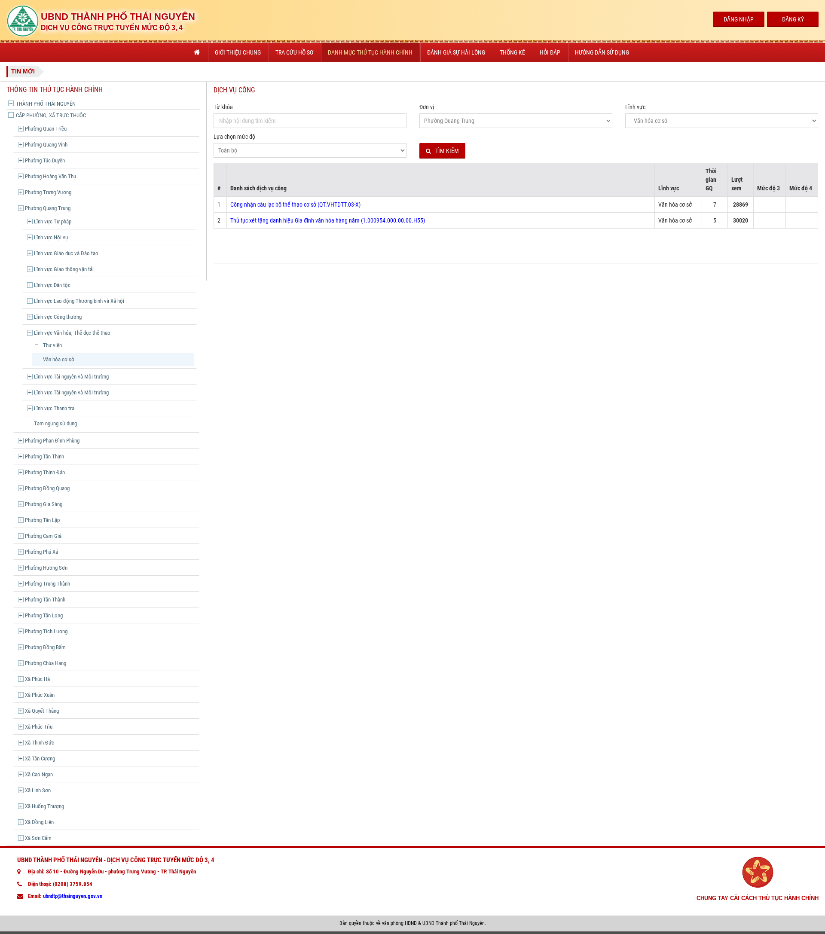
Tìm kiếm (447, 150)
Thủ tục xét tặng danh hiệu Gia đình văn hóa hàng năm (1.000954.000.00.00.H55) (327, 220)
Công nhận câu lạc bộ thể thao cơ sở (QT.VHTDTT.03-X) (295, 204)
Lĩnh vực (635, 107)
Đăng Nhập (739, 19)
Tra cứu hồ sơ (294, 52)
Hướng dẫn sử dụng (602, 52)
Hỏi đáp (550, 52)
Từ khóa (223, 107)
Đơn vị (426, 107)
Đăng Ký (793, 19)
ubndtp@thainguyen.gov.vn (72, 896)
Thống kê (512, 52)
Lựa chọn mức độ (234, 136)
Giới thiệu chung (238, 52)
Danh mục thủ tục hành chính (370, 52)
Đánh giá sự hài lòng (456, 52)
